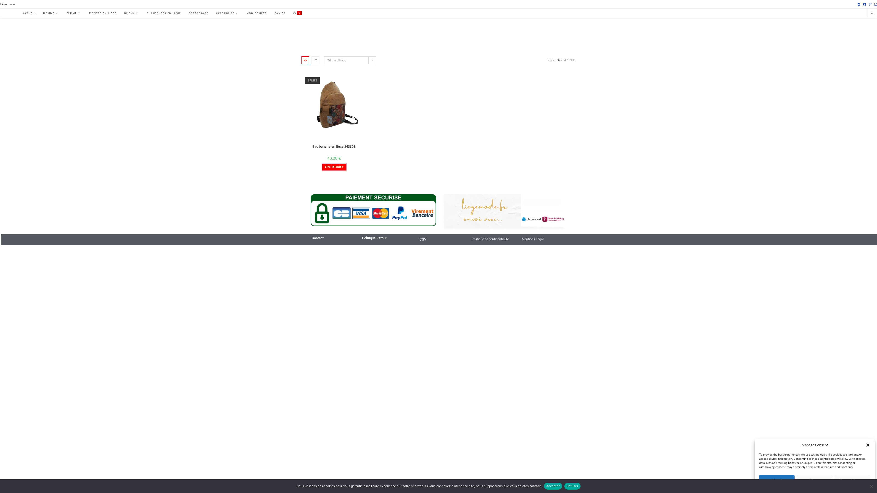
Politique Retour (374, 238)
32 (558, 60)
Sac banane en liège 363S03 (334, 146)
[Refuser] (871, 486)
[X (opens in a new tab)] (859, 4)
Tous (572, 60)
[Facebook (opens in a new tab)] (865, 4)
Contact (318, 238)
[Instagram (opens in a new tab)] (875, 4)
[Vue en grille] (305, 60)
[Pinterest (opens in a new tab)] (870, 4)
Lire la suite (334, 167)
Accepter (553, 486)
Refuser (572, 486)
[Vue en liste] (315, 60)
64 (564, 60)
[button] (868, 445)
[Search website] (872, 13)
